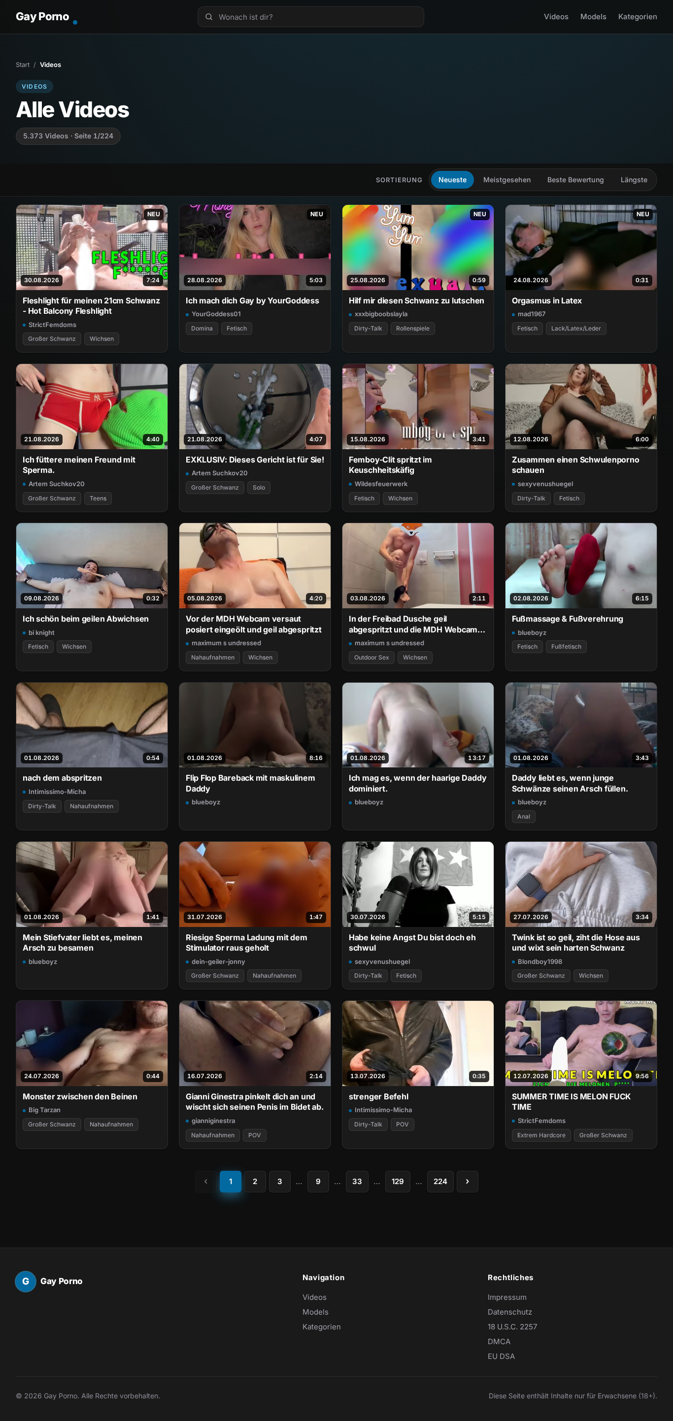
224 (440, 1181)
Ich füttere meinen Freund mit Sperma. (79, 465)
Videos (556, 16)
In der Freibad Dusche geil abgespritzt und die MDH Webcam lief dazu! (413, 624)
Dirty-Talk (368, 328)
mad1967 (531, 314)
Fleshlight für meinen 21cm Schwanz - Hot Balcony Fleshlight (91, 306)
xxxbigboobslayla (381, 314)
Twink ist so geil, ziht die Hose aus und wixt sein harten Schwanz (576, 942)
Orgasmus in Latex (547, 300)
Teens (98, 498)
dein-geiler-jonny (218, 961)
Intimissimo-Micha (57, 791)
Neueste (452, 179)
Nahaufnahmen (213, 657)
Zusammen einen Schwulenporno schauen (575, 465)
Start (23, 64)
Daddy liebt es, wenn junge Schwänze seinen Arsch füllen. (570, 783)
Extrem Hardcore (541, 1135)
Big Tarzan (45, 1110)
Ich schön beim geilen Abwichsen (86, 619)
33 (357, 1181)
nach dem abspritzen (62, 778)
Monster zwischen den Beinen (80, 1096)
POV (254, 1135)
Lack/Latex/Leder (576, 328)
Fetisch (237, 328)
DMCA (499, 1341)
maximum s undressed (226, 643)
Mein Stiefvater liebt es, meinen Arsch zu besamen (82, 942)
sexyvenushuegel (545, 484)
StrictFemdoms (52, 325)
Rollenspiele (413, 328)
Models (593, 16)
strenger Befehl (378, 1096)
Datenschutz (510, 1312)
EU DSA (501, 1356)
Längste (634, 179)
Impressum (507, 1297)
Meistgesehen (507, 179)
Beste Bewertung (575, 179)
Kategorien (637, 16)
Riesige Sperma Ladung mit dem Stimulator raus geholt (246, 942)
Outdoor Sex (371, 657)
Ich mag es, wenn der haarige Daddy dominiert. (417, 783)
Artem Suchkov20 (57, 484)
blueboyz (532, 632)
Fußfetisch (566, 646)
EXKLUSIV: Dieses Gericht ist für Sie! (255, 459)
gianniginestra (213, 1120)
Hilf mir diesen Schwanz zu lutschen (416, 300)
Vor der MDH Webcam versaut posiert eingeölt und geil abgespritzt (254, 624)
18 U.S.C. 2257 (512, 1326)
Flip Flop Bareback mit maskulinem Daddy (250, 783)
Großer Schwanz (52, 338)
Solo (259, 487)
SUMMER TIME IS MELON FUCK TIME (571, 1101)
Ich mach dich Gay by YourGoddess (252, 300)
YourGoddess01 (216, 314)
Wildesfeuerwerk (381, 484)
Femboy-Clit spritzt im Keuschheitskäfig (390, 465)
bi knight (42, 632)
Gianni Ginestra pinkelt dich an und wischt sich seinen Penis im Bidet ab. (255, 1101)
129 (398, 1181)
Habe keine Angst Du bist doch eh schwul (412, 942)
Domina (202, 328)
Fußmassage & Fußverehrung (567, 619)
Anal (523, 816)
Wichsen (102, 338)
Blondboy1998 (540, 961)
